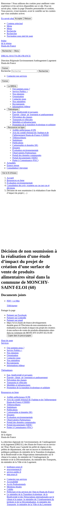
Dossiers (16, 148)
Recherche (11, 31)
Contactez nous (19, 99)
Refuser (27, 19)
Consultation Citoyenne (17, 168)
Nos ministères (18, 101)
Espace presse (13, 165)
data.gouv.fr (12, 474)
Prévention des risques (22, 117)
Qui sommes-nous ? (21, 89)
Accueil (10, 178)
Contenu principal (15, 23)
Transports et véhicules (22, 119)
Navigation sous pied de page (20, 36)
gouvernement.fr (14, 469)
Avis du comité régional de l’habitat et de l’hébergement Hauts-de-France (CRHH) (30, 133)
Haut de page (7, 340)
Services (5, 343)
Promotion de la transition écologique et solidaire (34, 124)
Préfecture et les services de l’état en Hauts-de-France (30, 492)
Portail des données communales (26, 155)
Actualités (11, 163)
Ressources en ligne (16, 127)
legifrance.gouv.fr (14, 467)
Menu (9, 26)
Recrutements (18, 104)
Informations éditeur (21, 106)
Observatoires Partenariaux (24, 153)
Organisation (18, 96)
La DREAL (12, 86)
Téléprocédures (19, 137)
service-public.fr (14, 472)
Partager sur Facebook (17, 315)
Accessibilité (12, 482)
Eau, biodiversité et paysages (25, 112)
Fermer (5, 68)
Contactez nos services (17, 76)
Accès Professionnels (16, 484)
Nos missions (18, 94)
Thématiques (13, 109)
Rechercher (12, 33)
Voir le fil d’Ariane (9, 173)
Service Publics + (20, 91)
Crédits (10, 489)
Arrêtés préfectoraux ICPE (24, 130)
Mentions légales (14, 487)
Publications (17, 143)
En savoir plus (7, 18)
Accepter (18, 19)
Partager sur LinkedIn (16, 317)
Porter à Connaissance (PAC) (25, 160)
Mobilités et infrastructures (24, 122)
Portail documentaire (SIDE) (25, 158)
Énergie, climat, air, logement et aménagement (32, 114)
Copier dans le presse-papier (19, 336)
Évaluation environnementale (25, 150)
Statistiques (17, 140)
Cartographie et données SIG (25, 145)
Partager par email (15, 320)
